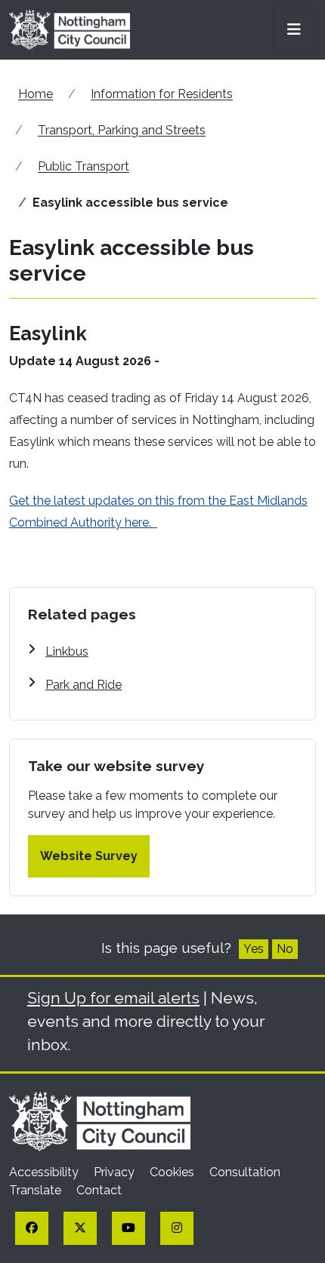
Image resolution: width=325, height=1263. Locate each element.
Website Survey (89, 856)
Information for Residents (162, 94)
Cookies (173, 1172)
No (285, 949)
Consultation (244, 1172)
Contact (99, 1190)
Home (35, 94)
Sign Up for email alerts (113, 997)
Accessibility (45, 1172)
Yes (253, 949)
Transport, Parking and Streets (122, 130)
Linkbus (66, 651)
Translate (36, 1190)
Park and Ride (83, 685)
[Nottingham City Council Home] (99, 1121)
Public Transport (83, 166)
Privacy (116, 1172)
